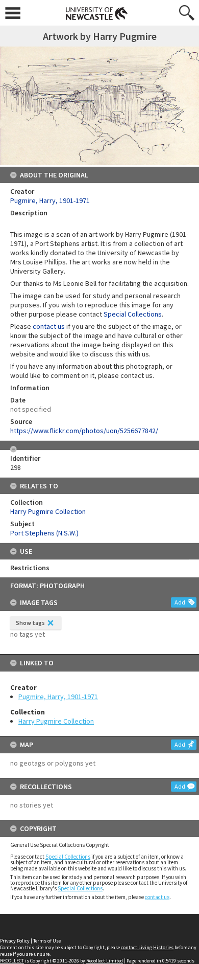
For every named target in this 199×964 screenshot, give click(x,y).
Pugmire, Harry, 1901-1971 (58, 696)
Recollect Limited (104, 960)
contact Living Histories (147, 947)
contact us (157, 897)
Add (180, 602)
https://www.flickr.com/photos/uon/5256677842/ (84, 430)
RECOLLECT (12, 960)
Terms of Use (47, 940)
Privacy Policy (15, 940)
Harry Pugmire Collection (56, 721)
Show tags (30, 622)
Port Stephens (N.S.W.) (44, 532)
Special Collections (67, 856)
